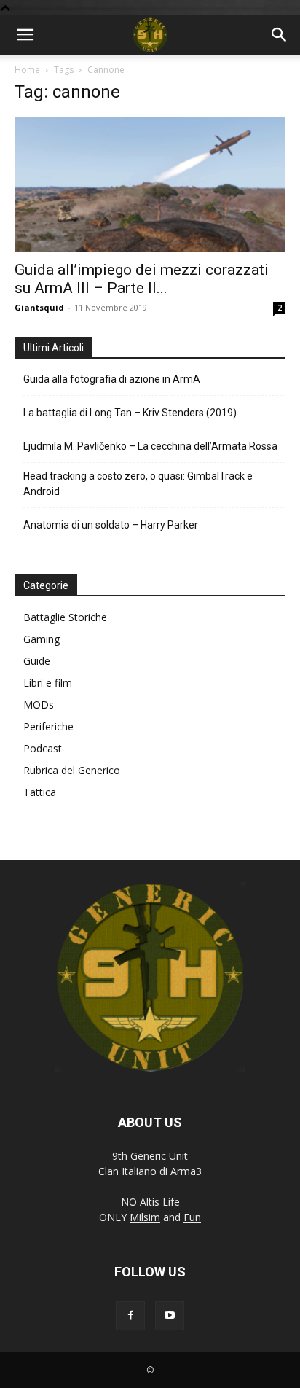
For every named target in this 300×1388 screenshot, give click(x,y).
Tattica (39, 792)
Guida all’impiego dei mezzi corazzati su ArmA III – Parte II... (142, 279)
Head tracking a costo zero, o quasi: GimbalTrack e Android (138, 483)
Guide (36, 661)
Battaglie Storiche (65, 617)
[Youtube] (169, 1315)
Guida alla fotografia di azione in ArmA (111, 379)
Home (27, 69)
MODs (38, 704)
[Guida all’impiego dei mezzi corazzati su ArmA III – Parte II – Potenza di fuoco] (150, 184)
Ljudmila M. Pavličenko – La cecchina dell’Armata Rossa (150, 446)
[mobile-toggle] (24, 35)
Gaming (41, 639)
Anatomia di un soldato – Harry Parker (110, 525)
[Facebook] (130, 1315)
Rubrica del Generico (71, 770)
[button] (279, 35)
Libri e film (47, 683)
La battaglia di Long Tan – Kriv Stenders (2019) (130, 412)
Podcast (42, 748)
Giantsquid (39, 307)
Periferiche (48, 726)
